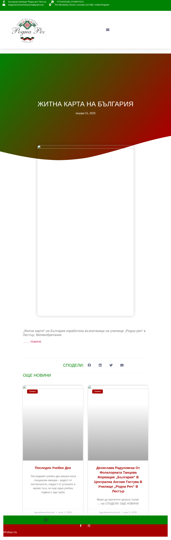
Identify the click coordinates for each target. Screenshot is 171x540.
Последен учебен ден (53, 468)
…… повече (32, 341)
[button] (107, 29)
